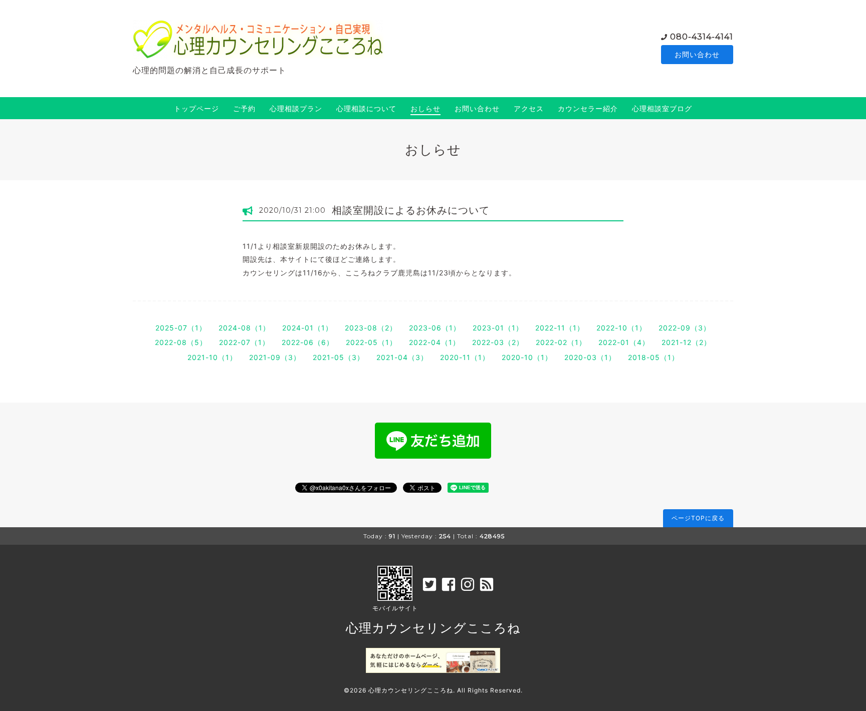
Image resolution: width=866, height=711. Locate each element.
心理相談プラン (296, 108)
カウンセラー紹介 (588, 108)
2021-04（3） (402, 357)
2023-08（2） (371, 327)
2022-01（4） (624, 342)
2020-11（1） (465, 357)
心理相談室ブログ (662, 108)
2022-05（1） (371, 342)
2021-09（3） (275, 357)
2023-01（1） (498, 327)
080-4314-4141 (701, 37)
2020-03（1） (590, 357)
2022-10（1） (621, 327)
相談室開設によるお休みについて (411, 210)
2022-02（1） (561, 342)
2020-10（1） (527, 357)
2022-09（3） (685, 327)
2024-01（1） (307, 327)
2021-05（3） (338, 357)
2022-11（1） (559, 327)
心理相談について (366, 108)
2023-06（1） (435, 327)
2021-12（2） (686, 342)
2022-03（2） (498, 342)
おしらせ (425, 108)
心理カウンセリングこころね (433, 627)
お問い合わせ (697, 54)
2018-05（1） (653, 357)
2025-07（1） (180, 327)
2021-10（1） (212, 357)
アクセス (529, 108)
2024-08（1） (244, 327)
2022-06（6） (308, 342)
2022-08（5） (181, 342)
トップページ (196, 108)
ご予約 (244, 108)
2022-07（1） (244, 342)
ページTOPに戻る (698, 518)
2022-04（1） (434, 342)
